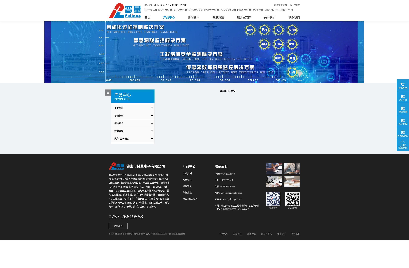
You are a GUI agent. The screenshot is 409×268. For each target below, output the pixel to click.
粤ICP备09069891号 (160, 234)
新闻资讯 (193, 17)
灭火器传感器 (229, 10)
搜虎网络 (181, 234)
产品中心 (169, 17)
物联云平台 (286, 10)
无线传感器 (195, 10)
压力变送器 (151, 10)
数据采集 (118, 131)
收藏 (276, 5)
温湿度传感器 (211, 10)
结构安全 (118, 123)
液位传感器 (180, 10)
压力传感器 (165, 10)
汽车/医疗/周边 (121, 139)
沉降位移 (258, 10)
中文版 (283, 5)
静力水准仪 (271, 10)
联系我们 (294, 17)
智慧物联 (118, 116)
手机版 (297, 5)
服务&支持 (244, 17)
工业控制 (118, 108)
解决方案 (218, 17)
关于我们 (269, 17)
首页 (147, 17)
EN (290, 5)
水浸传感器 (244, 10)
